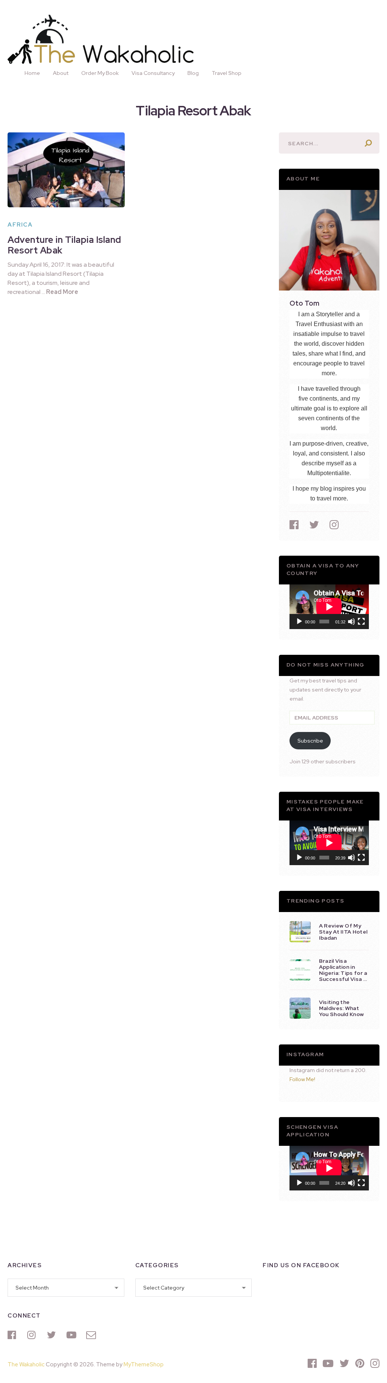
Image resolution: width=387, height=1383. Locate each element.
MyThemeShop (144, 1364)
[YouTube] (73, 1335)
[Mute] (351, 621)
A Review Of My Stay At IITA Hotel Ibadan (343, 932)
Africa (20, 224)
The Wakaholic (26, 1364)
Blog (193, 73)
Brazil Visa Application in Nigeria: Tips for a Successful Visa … (343, 970)
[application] (329, 606)
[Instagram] (33, 1335)
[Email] (92, 1335)
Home (32, 73)
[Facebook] (14, 1335)
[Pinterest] (359, 1363)
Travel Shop (226, 73)
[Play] (299, 621)
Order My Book (100, 73)
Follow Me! (302, 1079)
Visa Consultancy (153, 73)
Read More (62, 292)
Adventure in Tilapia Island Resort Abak (64, 245)
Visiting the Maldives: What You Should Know (341, 1008)
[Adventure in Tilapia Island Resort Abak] (66, 169)
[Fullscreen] (361, 621)
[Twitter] (53, 1335)
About (60, 73)
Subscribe (310, 740)
